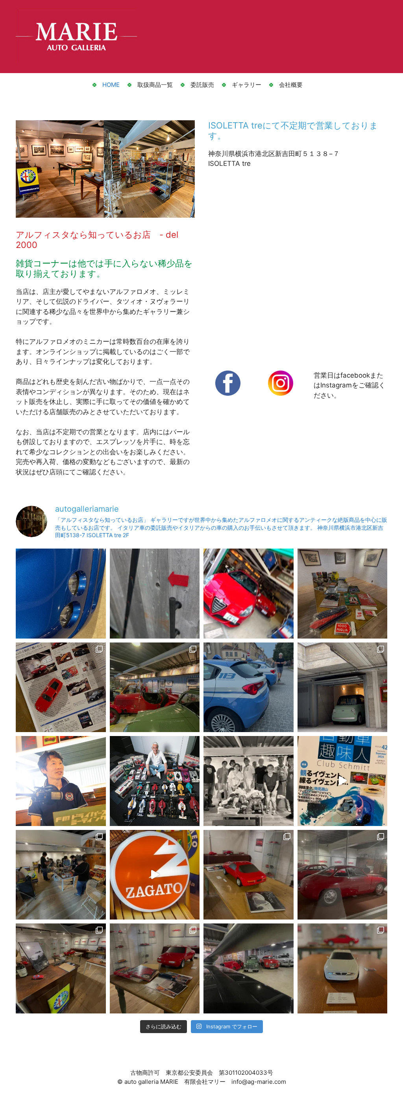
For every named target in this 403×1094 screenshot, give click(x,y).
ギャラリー (246, 84)
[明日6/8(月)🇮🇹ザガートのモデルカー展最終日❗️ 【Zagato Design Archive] (248, 875)
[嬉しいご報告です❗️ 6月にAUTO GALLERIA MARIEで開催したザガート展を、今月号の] (61, 687)
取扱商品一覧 (155, 84)
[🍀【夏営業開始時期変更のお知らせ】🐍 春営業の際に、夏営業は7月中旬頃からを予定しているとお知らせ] (248, 687)
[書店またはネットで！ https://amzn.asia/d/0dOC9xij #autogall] (343, 781)
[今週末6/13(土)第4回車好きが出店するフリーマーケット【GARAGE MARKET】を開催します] (61, 875)
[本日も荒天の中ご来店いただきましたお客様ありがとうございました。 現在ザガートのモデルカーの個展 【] (248, 968)
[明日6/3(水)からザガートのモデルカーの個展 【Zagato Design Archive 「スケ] (343, 968)
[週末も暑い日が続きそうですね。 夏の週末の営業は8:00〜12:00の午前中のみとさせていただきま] (343, 594)
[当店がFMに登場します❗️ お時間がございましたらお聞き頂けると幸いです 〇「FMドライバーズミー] (61, 781)
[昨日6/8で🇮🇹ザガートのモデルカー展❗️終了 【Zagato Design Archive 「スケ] (155, 875)
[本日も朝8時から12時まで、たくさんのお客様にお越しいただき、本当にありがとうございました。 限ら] (248, 594)
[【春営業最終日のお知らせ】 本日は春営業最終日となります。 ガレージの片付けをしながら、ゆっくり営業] (248, 781)
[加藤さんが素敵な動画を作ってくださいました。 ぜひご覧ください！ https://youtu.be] (155, 781)
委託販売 (202, 84)
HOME (111, 84)
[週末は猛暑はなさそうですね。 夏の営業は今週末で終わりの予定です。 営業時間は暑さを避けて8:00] (155, 594)
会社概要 (291, 84)
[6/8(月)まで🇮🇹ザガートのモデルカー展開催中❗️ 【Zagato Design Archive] (343, 875)
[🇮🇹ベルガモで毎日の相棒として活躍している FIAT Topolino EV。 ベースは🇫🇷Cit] (343, 687)
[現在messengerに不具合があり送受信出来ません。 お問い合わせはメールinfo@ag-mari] (61, 968)
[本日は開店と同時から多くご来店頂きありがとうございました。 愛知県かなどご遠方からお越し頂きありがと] (61, 594)
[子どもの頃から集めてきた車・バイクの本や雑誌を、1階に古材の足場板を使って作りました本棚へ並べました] (155, 687)
